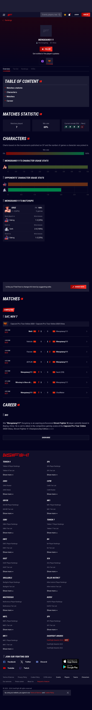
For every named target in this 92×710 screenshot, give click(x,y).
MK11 (5, 636)
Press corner (19, 681)
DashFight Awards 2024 (55, 640)
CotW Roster (51, 490)
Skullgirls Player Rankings (11, 582)
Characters (12, 92)
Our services (7, 681)
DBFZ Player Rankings (10, 544)
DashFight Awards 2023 (55, 644)
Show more (7, 475)
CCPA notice (47, 677)
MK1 (48, 500)
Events (58, 677)
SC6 (48, 558)
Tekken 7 (51, 520)
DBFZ (5, 539)
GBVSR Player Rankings (11, 505)
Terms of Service (8, 677)
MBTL (5, 616)
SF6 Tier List (51, 470)
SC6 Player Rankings (54, 563)
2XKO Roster (7, 485)
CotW (49, 481)
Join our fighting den (17, 656)
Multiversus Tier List (9, 606)
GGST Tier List (7, 567)
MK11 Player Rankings (10, 640)
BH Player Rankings (53, 544)
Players (67, 677)
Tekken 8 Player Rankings (11, 466)
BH (48, 539)
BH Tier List (51, 548)
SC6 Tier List (51, 567)
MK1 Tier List (51, 509)
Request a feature (43, 681)
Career (10, 101)
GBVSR (5, 500)
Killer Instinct (53, 578)
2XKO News (7, 490)
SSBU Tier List (7, 528)
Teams (75, 677)
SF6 (48, 462)
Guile (14, 208)
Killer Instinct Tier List (54, 586)
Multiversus (8, 597)
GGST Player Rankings (10, 563)
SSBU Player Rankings (10, 524)
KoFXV (49, 597)
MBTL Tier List (7, 625)
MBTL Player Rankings (10, 621)
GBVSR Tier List (8, 509)
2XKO (5, 481)
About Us (31, 681)
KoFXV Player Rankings (54, 602)
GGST (5, 558)
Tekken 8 (7, 462)
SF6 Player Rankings (53, 466)
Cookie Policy (35, 677)
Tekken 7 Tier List (52, 528)
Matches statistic (15, 88)
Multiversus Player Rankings (12, 602)
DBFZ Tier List (7, 548)
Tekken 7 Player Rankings (55, 524)
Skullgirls (7, 578)
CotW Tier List (51, 485)
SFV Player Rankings (53, 621)
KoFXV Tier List (52, 606)
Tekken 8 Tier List (8, 470)
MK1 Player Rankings (54, 505)
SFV (48, 616)
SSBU (5, 520)
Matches (11, 96)
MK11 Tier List (7, 645)
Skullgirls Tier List (8, 586)
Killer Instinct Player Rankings (57, 582)
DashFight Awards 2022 (55, 648)
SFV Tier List (51, 625)
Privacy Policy (22, 677)
